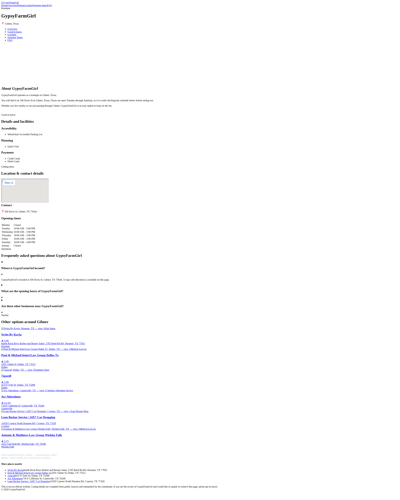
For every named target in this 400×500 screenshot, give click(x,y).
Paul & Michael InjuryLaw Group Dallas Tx (29, 473)
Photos (20, 5)
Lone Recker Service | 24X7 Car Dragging (29, 481)
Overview (12, 5)
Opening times (40, 5)
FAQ (49, 5)
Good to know (15, 31)
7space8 (11, 475)
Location (28, 5)
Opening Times (15, 37)
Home (4, 5)
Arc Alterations (15, 478)
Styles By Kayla (16, 470)
